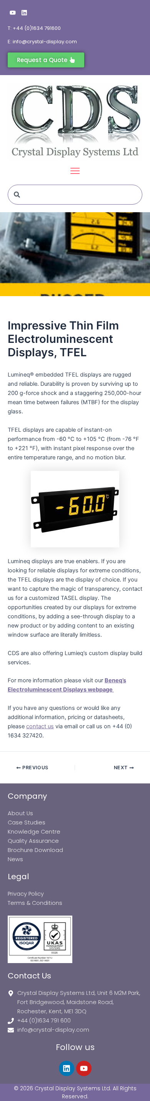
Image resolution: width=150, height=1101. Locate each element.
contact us (40, 726)
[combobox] (75, 195)
